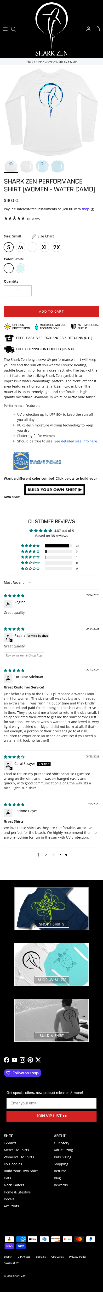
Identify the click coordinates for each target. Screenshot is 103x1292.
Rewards (61, 1185)
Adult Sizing (63, 1150)
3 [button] (54, 854)
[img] (14, 595)
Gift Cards (57, 1256)
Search (8, 1256)
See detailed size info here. (76, 441)
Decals (9, 1199)
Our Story (61, 1143)
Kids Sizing (62, 1157)
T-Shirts (10, 1143)
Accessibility (11, 1262)
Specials (41, 1256)
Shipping (61, 1164)
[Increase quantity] (27, 291)
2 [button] (46, 854)
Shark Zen (19, 1275)
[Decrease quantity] (8, 291)
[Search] (16, 29)
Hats (7, 1178)
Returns (60, 1171)
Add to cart (51, 311)
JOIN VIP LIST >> (51, 1116)
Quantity (11, 281)
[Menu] (5, 29)
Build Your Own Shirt (21, 1171)
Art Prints (11, 1206)
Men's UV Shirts (16, 1150)
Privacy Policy (77, 1256)
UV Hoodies (13, 1164)
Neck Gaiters (14, 1185)
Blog (57, 1178)
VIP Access (24, 1256)
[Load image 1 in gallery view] (51, 111)
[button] (30, 545)
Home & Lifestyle (17, 1192)
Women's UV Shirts (19, 1157)
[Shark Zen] (51, 29)
